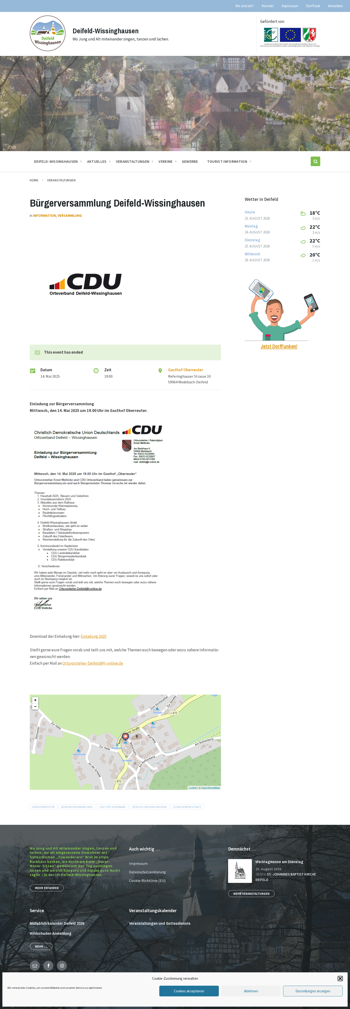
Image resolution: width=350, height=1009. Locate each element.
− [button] (35, 706)
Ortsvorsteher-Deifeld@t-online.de (92, 663)
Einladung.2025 (93, 636)
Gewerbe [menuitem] (190, 161)
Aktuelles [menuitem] (97, 161)
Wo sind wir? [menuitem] (244, 6)
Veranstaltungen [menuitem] (133, 161)
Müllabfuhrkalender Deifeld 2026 (57, 923)
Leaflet (193, 788)
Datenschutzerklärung (147, 872)
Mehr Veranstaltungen (251, 893)
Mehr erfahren (47, 888)
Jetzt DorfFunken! (279, 346)
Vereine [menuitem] (165, 161)
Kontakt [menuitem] (268, 6)
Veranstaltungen (61, 180)
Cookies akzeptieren (189, 991)
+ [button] (35, 699)
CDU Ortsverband (112, 807)
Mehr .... (41, 946)
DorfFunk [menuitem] (313, 6)
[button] (340, 978)
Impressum (138, 863)
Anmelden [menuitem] (335, 6)
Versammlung (70, 215)
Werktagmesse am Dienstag (279, 861)
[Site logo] (47, 49)
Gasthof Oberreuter (185, 369)
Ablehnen (251, 991)
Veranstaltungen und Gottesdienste (159, 923)
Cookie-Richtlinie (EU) (147, 880)
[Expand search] (315, 161)
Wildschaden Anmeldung (50, 933)
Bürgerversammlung (77, 807)
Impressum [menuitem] (290, 6)
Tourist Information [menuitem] (227, 161)
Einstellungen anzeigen (312, 991)
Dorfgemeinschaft (187, 807)
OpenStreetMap (210, 788)
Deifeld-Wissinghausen (106, 30)
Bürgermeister (43, 807)
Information (44, 215)
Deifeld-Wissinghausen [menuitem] (56, 161)
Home (34, 180)
